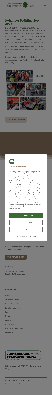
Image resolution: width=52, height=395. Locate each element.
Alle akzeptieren (26, 215)
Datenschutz (21, 236)
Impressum (31, 236)
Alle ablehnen (26, 222)
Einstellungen (26, 229)
